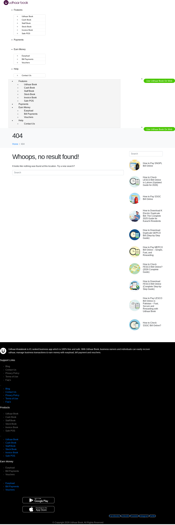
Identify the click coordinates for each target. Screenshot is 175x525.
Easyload (26, 56)
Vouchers (26, 62)
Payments (19, 40)
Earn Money (20, 49)
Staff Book (26, 23)
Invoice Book (27, 30)
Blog (7, 366)
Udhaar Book (27, 16)
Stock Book (26, 26)
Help (16, 69)
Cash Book (26, 20)
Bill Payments (27, 59)
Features (18, 10)
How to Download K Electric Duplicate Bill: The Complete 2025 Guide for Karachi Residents (152, 215)
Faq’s (8, 380)
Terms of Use (11, 376)
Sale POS (26, 33)
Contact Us (26, 75)
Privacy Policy (12, 373)
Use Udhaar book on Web (159, 81)
